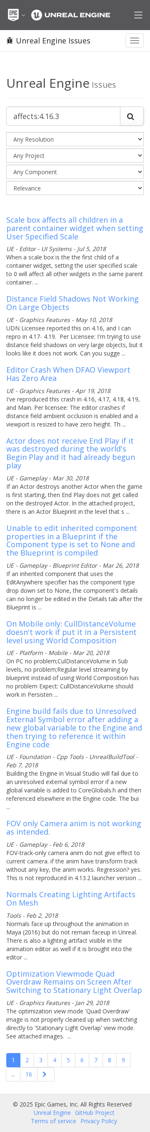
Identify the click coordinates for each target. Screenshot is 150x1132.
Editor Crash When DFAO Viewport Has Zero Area (68, 374)
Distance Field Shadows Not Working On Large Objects (72, 303)
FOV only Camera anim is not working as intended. (73, 827)
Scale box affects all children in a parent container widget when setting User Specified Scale (74, 228)
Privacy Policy (98, 1121)
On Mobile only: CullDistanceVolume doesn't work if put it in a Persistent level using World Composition (71, 632)
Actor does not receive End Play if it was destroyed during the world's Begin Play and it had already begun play (70, 453)
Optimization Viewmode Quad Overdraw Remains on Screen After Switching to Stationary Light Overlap (74, 982)
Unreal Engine (52, 1113)
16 (28, 1074)
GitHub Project (95, 1113)
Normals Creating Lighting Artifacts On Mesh (70, 898)
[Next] (46, 1074)
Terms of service (53, 1121)
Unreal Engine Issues (53, 41)
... (13, 1074)
